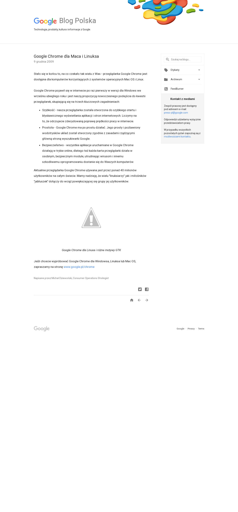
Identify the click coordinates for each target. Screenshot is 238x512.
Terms (201, 328)
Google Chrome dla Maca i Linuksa (66, 56)
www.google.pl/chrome (79, 267)
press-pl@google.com (176, 112)
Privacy (191, 328)
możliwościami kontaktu (177, 136)
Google (181, 328)
